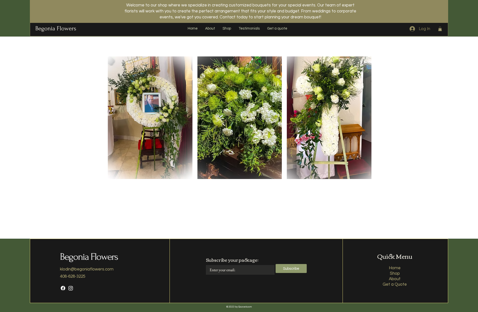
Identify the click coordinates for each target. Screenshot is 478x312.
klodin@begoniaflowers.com (87, 269)
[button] (440, 29)
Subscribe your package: (232, 260)
